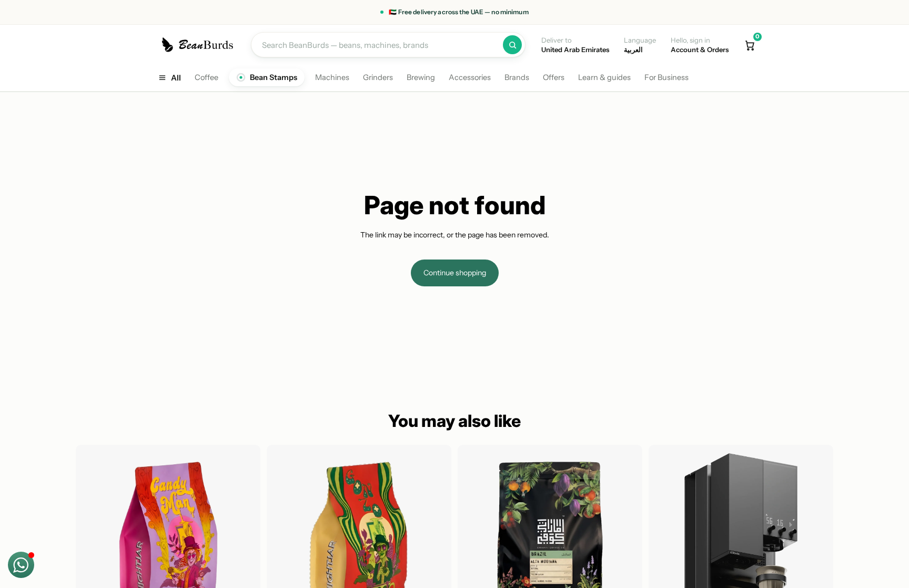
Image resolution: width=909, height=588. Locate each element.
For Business (666, 77)
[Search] (512, 44)
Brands (516, 77)
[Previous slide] (91, 537)
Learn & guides (604, 77)
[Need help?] (21, 565)
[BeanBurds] (199, 45)
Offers (553, 77)
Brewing (421, 77)
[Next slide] (244, 537)
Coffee (206, 77)
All (176, 78)
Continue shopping (454, 272)
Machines (332, 77)
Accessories (470, 77)
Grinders (378, 77)
